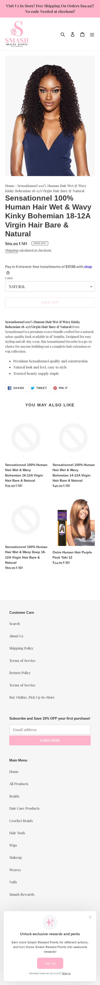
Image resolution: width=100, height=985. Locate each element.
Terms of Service (22, 660)
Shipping (11, 250)
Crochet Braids (21, 820)
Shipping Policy (21, 648)
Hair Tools (17, 832)
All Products (18, 783)
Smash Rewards (21, 894)
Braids (14, 796)
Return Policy (20, 672)
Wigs (13, 845)
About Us (16, 636)
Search (14, 623)
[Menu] (92, 34)
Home (9, 185)
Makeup (15, 857)
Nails (13, 882)
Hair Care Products (24, 808)
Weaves (15, 869)
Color (9, 278)
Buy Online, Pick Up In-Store (32, 697)
